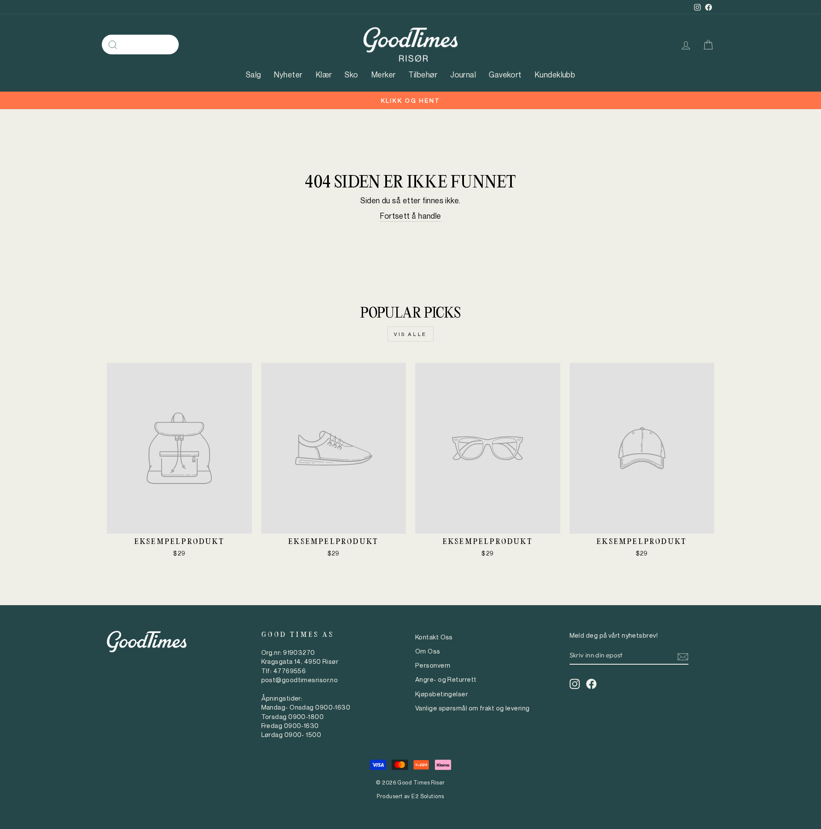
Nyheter (288, 74)
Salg (253, 74)
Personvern (433, 665)
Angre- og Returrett (446, 679)
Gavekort (505, 74)
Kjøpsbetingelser (441, 694)
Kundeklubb (555, 74)
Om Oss (427, 651)
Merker (383, 74)
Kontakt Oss (434, 637)
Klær (324, 74)
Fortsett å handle (410, 215)
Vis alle (410, 334)
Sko (351, 74)
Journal (463, 74)
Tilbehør (422, 74)
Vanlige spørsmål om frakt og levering (472, 708)
